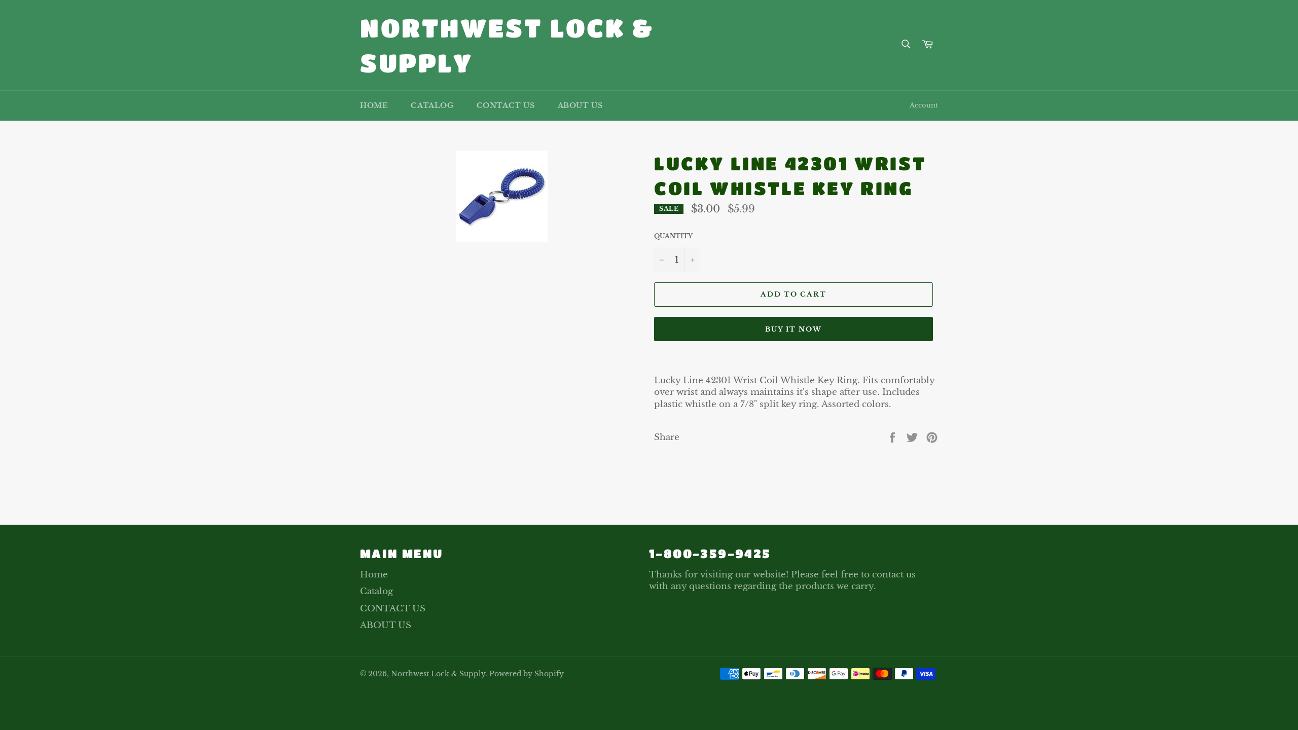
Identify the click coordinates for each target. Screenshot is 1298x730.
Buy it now (793, 329)
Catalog (432, 105)
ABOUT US (580, 105)
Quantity (673, 236)
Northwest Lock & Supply (507, 45)
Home (374, 105)
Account (924, 105)
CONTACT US (506, 105)
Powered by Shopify (526, 674)
